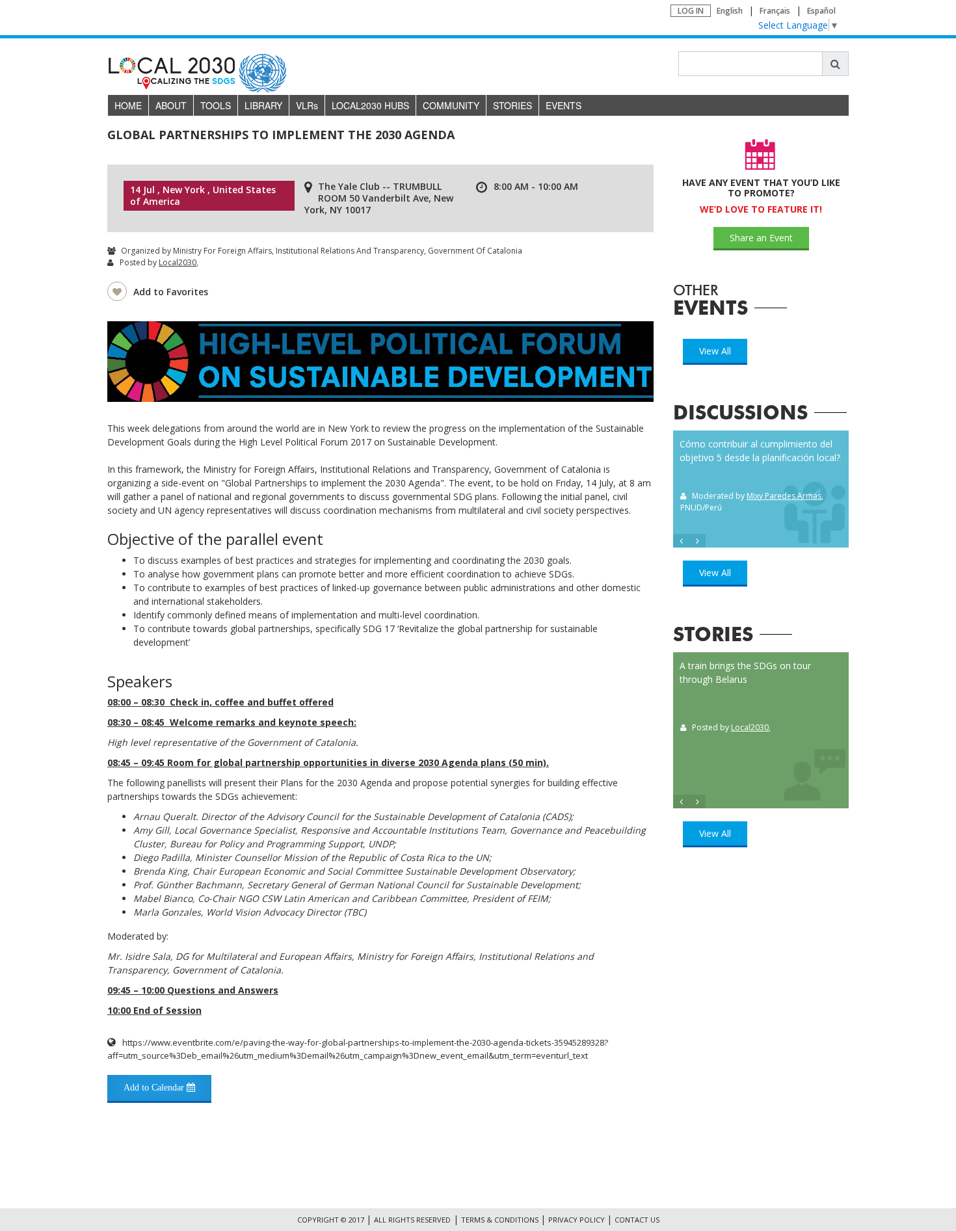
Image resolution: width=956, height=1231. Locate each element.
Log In (691, 10)
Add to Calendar (155, 1087)
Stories (512, 105)
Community (451, 105)
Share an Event (761, 238)
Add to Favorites (170, 291)
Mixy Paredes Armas (784, 495)
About (171, 105)
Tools (215, 105)
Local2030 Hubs (370, 105)
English (730, 10)
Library (263, 105)
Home (128, 105)
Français (775, 10)
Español (821, 10)
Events (563, 105)
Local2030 (177, 262)
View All (715, 351)
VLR (307, 105)
